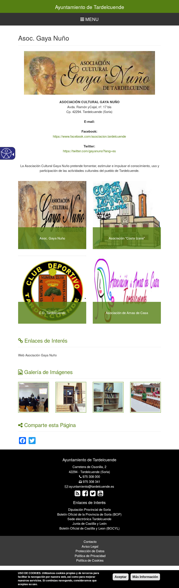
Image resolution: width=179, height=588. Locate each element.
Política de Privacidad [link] (90, 555)
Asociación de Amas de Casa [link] (127, 312)
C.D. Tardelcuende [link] (52, 312)
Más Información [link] (145, 577)
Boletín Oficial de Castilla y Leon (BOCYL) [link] (89, 528)
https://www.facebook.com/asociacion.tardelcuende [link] (89, 136)
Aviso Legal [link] (90, 546)
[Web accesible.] (6, 153)
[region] (89, 19)
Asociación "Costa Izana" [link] (127, 238)
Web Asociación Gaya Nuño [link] (37, 355)
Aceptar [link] (121, 577)
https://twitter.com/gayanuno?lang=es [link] (89, 151)
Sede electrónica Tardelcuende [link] (89, 518)
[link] (33, 396)
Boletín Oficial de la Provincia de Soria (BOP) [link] (89, 514)
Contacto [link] (90, 541)
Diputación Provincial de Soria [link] (89, 509)
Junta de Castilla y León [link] (89, 523)
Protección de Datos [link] (90, 551)
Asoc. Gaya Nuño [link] (52, 238)
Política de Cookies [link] (90, 560)
